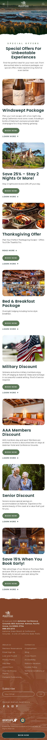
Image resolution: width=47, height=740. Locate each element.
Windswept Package (23, 110)
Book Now (11, 131)
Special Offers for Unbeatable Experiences (23, 52)
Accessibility (30, 660)
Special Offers (23, 43)
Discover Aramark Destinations (16, 702)
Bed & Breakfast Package (18, 303)
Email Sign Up (8, 652)
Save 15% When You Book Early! (22, 561)
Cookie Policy (31, 667)
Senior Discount (18, 495)
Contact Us (30, 645)
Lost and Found (9, 656)
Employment (31, 648)
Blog (27, 652)
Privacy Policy (8, 660)
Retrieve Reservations (12, 648)
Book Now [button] (23, 735)
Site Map (6, 663)
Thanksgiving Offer (21, 234)
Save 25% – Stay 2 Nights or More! (20, 176)
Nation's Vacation (32, 663)
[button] (42, 4)
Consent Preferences (11, 677)
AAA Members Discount (16, 432)
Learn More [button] (9, 136)
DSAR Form (7, 667)
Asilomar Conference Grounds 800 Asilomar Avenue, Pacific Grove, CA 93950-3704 (21, 623)
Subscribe (8, 688)
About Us (6, 645)
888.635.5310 (8, 629)
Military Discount (19, 366)
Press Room (30, 656)
